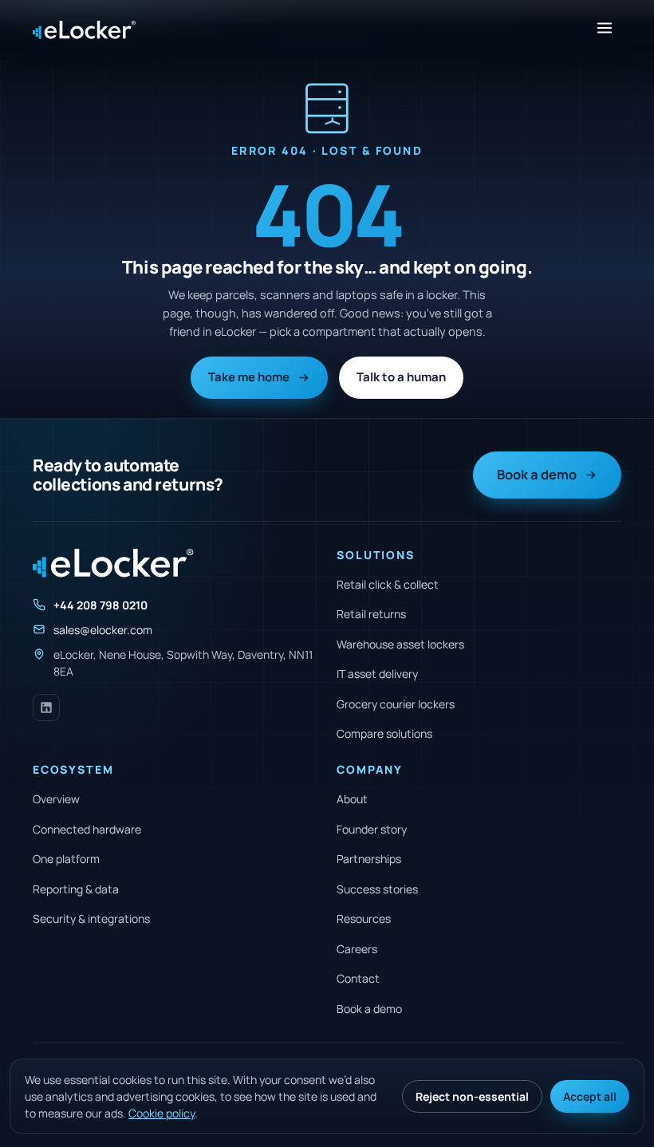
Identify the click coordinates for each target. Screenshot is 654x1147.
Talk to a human (401, 377)
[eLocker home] (84, 30)
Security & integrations (91, 918)
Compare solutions (384, 733)
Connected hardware (87, 829)
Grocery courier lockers (396, 703)
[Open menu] (604, 29)
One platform (66, 858)
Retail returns (371, 613)
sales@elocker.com (102, 629)
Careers (357, 948)
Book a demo (537, 474)
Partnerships (369, 858)
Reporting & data (76, 889)
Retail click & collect (388, 584)
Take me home (249, 377)
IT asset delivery (377, 673)
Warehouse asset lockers (400, 644)
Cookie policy (161, 1113)
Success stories (377, 889)
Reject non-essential (472, 1096)
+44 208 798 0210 (100, 605)
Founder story (372, 829)
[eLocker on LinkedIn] (46, 707)
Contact (358, 978)
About (352, 798)
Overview (56, 798)
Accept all (590, 1096)
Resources (364, 918)
